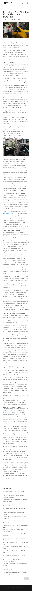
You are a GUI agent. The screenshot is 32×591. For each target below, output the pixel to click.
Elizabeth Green (9, 19)
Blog (23, 19)
